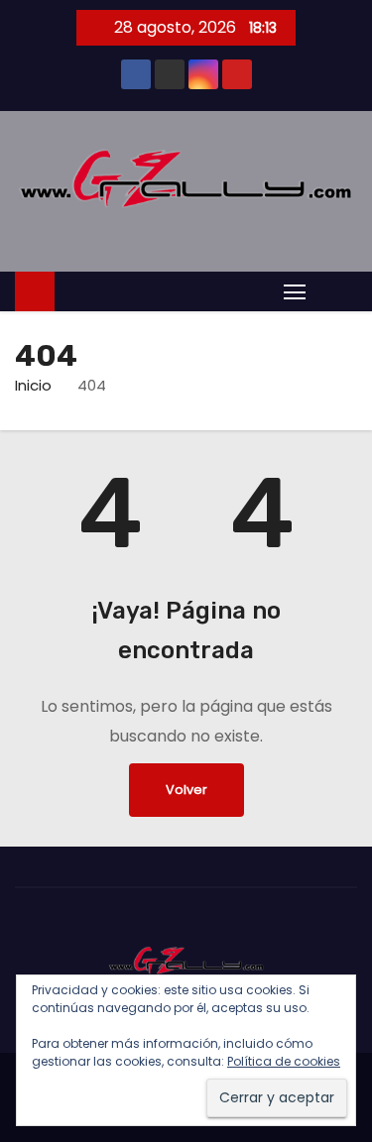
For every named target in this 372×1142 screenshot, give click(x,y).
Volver (186, 789)
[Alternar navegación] (294, 291)
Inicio (33, 385)
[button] (336, 290)
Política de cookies (283, 1061)
